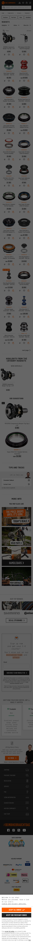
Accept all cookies (15, 910)
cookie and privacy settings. (14, 904)
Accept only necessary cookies (16, 915)
